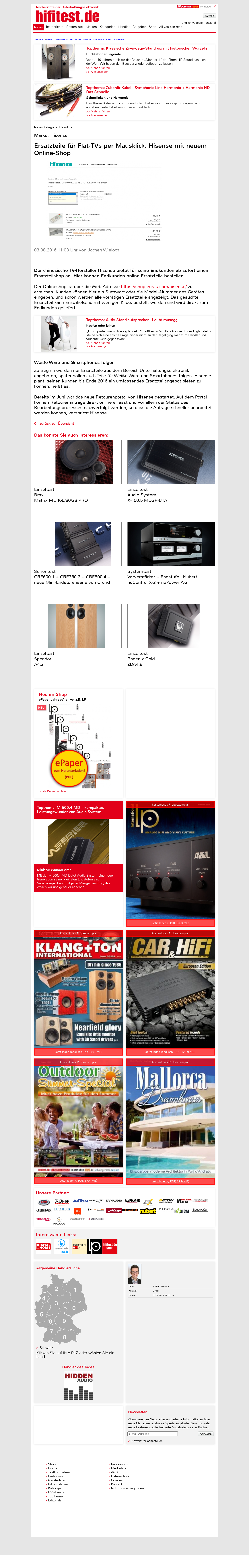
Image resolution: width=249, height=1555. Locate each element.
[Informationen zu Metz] (114, 1211)
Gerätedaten (57, 1480)
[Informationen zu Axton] (80, 1202)
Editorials (54, 1500)
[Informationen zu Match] (96, 1211)
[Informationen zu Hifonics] (62, 1211)
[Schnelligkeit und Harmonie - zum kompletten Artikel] (60, 102)
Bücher (53, 1468)
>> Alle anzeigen (97, 72)
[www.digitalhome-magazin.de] (43, 1257)
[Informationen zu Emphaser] (132, 1202)
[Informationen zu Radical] (182, 1211)
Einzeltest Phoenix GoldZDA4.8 (141, 658)
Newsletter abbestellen (147, 1441)
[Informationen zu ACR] (44, 1202)
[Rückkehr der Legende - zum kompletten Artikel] (60, 62)
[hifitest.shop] (110, 1257)
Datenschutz (120, 1476)
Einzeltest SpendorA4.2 (44, 658)
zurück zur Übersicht (57, 423)
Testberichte (54, 27)
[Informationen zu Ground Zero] (200, 1202)
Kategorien (107, 27)
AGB (114, 1472)
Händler (124, 27)
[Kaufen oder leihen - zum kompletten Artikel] (60, 334)
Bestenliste (74, 27)
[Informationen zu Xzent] (77, 1221)
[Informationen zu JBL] (77, 1211)
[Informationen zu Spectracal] (200, 1211)
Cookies (117, 1480)
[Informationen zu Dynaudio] (114, 1202)
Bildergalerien (58, 1484)
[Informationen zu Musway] (130, 1211)
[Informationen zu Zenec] (96, 1221)
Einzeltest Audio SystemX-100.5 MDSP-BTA (147, 495)
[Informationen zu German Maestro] (184, 1202)
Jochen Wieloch (161, 1286)
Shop (152, 27)
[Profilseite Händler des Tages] (78, 1399)
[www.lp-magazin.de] (94, 1257)
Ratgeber (139, 27)
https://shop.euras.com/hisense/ (154, 287)
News (38, 27)
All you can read (170, 27)
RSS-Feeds (56, 1492)
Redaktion (55, 1476)
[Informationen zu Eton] (166, 1202)
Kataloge (54, 1488)
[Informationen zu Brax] (96, 1202)
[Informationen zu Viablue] (59, 1221)
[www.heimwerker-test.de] (79, 1257)
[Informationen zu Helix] (44, 1211)
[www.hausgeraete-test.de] (61, 1257)
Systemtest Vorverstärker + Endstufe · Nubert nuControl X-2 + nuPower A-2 (162, 577)
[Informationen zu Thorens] (44, 1221)
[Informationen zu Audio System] (62, 1202)
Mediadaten (119, 1468)
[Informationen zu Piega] (166, 1211)
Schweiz (46, 1347)
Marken (91, 27)
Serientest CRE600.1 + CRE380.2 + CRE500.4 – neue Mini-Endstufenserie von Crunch (73, 577)
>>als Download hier (52, 791)
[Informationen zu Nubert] (148, 1211)
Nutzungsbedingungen (127, 1488)
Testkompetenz (59, 1472)
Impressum (119, 1464)
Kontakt (116, 1484)
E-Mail (156, 1290)
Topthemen (56, 1496)
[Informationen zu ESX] (148, 1202)
